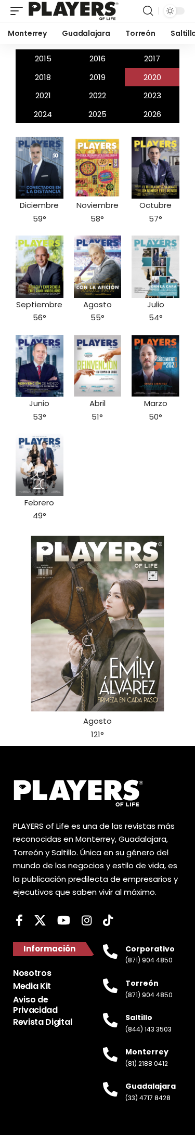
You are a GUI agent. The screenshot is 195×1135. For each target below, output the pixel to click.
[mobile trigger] (19, 11)
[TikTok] (107, 920)
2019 (97, 77)
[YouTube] (64, 920)
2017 (152, 58)
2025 (97, 114)
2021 (43, 95)
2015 (43, 58)
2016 (97, 58)
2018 (43, 77)
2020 (152, 77)
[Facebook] (19, 920)
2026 (152, 114)
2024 (43, 114)
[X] (40, 920)
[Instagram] (86, 920)
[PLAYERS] (73, 11)
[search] (147, 11)
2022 (97, 95)
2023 (152, 95)
